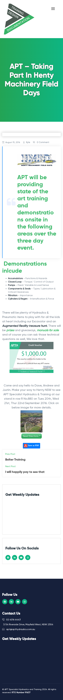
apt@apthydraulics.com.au (20, 629)
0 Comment (43, 142)
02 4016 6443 (13, 619)
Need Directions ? (31, 436)
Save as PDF (33, 445)
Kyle (28, 142)
